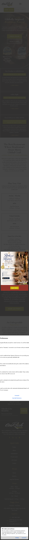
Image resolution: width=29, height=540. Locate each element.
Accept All (24, 537)
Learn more (15, 288)
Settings (17, 537)
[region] (14, 533)
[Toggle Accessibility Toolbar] (2, 267)
